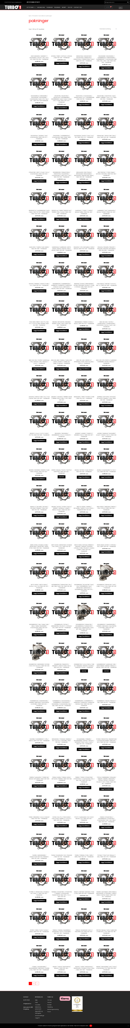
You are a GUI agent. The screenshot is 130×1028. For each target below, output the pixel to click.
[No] (128, 1025)
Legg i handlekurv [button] (39, 65)
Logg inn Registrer (121, 7)
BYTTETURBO (30, 7)
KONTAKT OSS (78, 7)
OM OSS (70, 7)
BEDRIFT (64, 7)
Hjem (30, 16)
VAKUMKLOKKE (41, 7)
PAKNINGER (50, 7)
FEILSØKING (57, 7)
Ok (90, 1025)
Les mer (61, 477)
